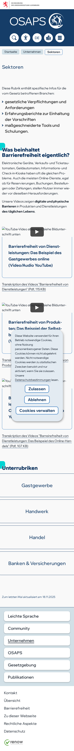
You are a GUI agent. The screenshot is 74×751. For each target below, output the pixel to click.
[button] (37, 252)
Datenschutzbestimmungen (33, 380)
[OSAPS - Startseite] (37, 21)
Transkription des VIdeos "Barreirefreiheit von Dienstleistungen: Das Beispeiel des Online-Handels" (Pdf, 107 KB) (37, 441)
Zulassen (37, 388)
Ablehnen (37, 399)
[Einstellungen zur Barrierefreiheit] (25, 37)
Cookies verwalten (37, 410)
